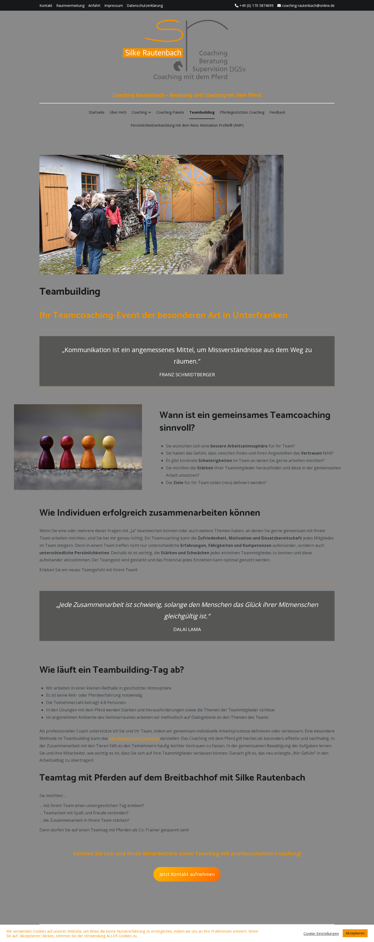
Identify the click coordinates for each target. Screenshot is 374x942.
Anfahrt (94, 5)
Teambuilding (202, 112)
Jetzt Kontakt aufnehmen (187, 874)
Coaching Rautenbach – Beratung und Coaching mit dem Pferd (187, 95)
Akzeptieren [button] (355, 933)
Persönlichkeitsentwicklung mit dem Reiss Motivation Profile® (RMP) (187, 125)
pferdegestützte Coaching (134, 738)
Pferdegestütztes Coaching (242, 112)
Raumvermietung (70, 5)
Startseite (97, 112)
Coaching (139, 112)
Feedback (277, 112)
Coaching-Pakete (170, 112)
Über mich (118, 112)
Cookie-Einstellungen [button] (321, 933)
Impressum (113, 5)
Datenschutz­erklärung (145, 5)
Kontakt (45, 5)
